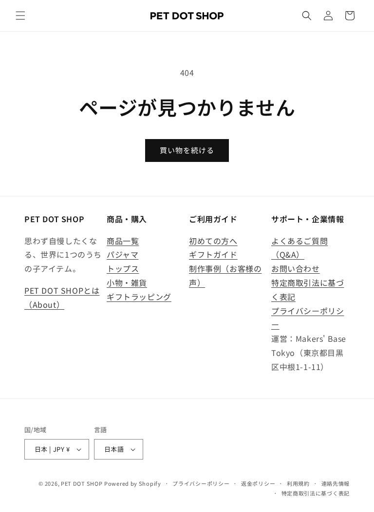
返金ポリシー (258, 483)
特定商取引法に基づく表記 (315, 493)
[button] (20, 15)
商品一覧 (123, 241)
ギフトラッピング (139, 296)
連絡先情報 (335, 483)
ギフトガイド (213, 254)
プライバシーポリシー (200, 483)
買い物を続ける (187, 150)
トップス (123, 268)
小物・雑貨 (127, 282)
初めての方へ (213, 241)
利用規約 (298, 483)
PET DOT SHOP (81, 483)
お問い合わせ (295, 268)
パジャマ (122, 254)
